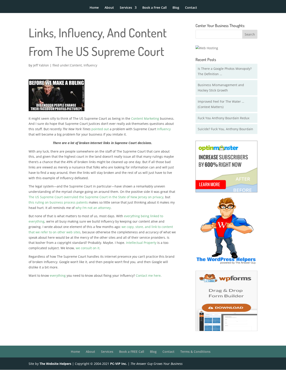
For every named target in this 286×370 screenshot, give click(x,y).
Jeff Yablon (41, 65)
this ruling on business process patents (58, 202)
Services (126, 8)
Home (94, 8)
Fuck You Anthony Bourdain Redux (223, 118)
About (109, 8)
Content (76, 65)
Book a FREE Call (131, 351)
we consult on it (87, 248)
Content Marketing (145, 118)
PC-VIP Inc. (118, 363)
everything (58, 275)
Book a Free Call (154, 8)
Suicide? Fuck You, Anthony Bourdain (225, 129)
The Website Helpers (55, 363)
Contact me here (148, 275)
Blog (175, 8)
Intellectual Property (141, 242)
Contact (191, 8)
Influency (90, 65)
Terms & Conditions (195, 351)
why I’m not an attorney (93, 208)
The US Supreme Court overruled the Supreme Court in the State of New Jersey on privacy (96, 197)
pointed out (100, 129)
